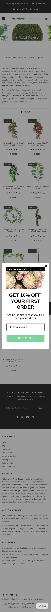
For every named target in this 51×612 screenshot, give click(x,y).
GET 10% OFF (25, 338)
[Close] (45, 266)
